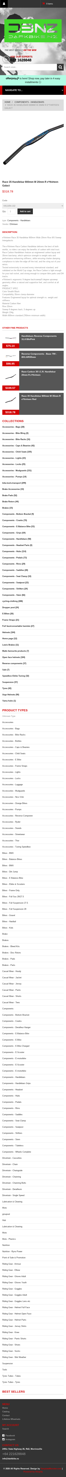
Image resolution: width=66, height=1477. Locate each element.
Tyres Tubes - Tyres (11, 1382)
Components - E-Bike (11, 1040)
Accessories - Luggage (12, 784)
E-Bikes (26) (8, 613)
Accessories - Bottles (11, 741)
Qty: (4, 211)
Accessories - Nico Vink (13, 797)
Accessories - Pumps (11, 809)
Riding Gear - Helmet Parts (14, 1320)
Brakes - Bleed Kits (11, 946)
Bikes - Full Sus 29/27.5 (13, 896)
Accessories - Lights (11, 772)
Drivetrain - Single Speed (13, 1195)
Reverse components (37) (14, 663)
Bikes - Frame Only (11, 890)
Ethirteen (14, 224)
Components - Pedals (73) (14, 558)
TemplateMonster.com (51, 1468)
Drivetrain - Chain (10, 1164)
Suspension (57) (10, 682)
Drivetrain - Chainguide (12, 1170)
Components (8, 1008)
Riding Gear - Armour (11, 1264)
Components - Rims (11, 1108)
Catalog (6, 1411)
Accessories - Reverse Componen (17, 816)
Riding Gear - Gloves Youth (14, 1282)
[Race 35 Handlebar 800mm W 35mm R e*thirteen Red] (10, 401)
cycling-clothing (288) (12, 601)
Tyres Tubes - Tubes (11, 1376)
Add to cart (25, 211)
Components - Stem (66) (13, 595)
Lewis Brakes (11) (10, 645)
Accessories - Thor (10, 840)
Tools (4, 1369)
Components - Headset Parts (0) (17, 545)
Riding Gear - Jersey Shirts (14, 1326)
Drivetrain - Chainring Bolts (14, 1183)
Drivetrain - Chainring (11, 1177)
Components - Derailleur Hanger (16, 1027)
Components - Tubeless (12, 1145)
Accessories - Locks (11, 778)
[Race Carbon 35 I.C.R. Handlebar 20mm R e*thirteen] (10, 377)
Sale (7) (5, 670)
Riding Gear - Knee (10, 1332)
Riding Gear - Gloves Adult (14, 1276)
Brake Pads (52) (9, 495)
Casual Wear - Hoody (11, 971)
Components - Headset (12, 1089)
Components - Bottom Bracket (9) (18, 514)
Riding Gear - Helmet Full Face (16, 1307)
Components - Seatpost (12, 1127)
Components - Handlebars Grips (16, 1083)
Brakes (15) (7, 508)
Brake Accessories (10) (13, 489)
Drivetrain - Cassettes (12, 1158)
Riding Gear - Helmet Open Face (16, 1314)
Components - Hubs (11, 1096)
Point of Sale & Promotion (13, 1257)
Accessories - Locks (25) (13, 464)
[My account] (4, 4)
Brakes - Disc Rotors (11, 953)
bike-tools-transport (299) (14, 483)
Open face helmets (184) (13, 657)
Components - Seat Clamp (14, 1121)
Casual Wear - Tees (11, 1002)
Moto (4, 1208)
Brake (5, 934)
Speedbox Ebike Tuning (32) (15, 676)
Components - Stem (11, 1139)
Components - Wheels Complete (16, 1152)
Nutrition (6, 1245)
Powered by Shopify (33, 1472)
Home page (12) (9, 638)
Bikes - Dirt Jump (10, 872)
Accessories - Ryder (11, 822)
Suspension (7, 1363)
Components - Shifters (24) (15, 589)
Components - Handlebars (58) (16, 539)
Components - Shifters (12, 1133)
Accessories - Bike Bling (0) (15, 433)
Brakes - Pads (8, 959)
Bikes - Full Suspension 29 (14, 909)
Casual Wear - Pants (11, 990)
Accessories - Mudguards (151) (16, 470)
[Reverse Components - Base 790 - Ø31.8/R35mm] (10, 356)
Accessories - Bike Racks (13, 735)
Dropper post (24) (10, 607)
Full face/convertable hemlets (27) (18, 626)
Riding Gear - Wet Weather (14, 1357)
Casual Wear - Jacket (11, 977)
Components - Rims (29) (13, 564)
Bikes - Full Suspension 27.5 (15, 903)
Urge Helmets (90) (10, 694)
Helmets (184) (8, 632)
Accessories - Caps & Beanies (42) (18, 445)
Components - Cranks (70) (14, 520)
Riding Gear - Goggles (12, 1289)
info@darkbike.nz (10, 1458)
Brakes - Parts (8, 965)
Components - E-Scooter (13, 1052)
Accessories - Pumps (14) (14, 477)
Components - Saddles (12, 1114)
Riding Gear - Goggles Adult (14, 1295)
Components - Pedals (11, 1102)
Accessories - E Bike (11, 759)
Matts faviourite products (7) (15, 651)
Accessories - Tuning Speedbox (16, 847)
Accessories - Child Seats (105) (17, 452)
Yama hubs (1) (9, 701)
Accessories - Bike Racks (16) (16, 439)
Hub (4, 1220)
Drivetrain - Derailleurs (12, 1189)
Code (4, 200)
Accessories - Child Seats (13, 753)
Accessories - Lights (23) (14, 458)
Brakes (5, 940)
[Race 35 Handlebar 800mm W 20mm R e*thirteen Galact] (33, 115)
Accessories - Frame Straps (14, 766)
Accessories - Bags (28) (13, 427)
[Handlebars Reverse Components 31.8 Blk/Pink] (10, 338)
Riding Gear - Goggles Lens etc (16, 1301)
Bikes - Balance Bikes (12, 859)
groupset (6, 1214)
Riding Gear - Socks (11, 1351)
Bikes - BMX (8, 853)
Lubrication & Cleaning (12, 1202)
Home (8, 102)
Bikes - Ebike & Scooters (13, 884)
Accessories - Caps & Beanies (16, 747)
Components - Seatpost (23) (15, 582)
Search (5, 1429)
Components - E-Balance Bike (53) (18, 526)
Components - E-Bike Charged (15, 1046)
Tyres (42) (6, 688)
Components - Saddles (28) (15, 570)
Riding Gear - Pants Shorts (14, 1338)
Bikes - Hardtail (9, 921)
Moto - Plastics (9, 1239)
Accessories (7, 722)
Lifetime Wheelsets (11, 1419)
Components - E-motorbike (14, 1058)
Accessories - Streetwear (13, 834)
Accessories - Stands (11, 828)
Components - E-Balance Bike (15, 1033)
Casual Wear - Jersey (11, 984)
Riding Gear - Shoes (11, 1345)
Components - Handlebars (29, 102)
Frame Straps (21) (10, 620)
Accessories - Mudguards (13, 791)
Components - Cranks (12, 1021)
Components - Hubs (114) (14, 551)
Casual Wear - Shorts (11, 996)
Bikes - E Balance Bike (12, 878)
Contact (6, 1415)
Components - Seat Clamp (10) (16, 576)
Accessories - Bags (11, 728)
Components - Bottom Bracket (15, 1015)
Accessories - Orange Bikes (14, 803)
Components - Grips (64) (13, 533)
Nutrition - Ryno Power (12, 1251)
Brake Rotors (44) (10, 501)
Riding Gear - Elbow (11, 1270)
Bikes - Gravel (8, 915)
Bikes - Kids (7, 928)
